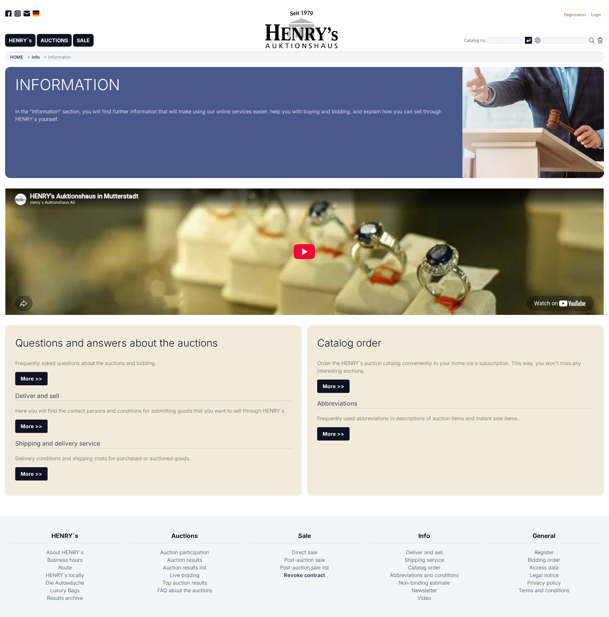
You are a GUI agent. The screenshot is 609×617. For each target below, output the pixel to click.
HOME (16, 57)
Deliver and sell (424, 552)
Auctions (184, 536)
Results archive (65, 598)
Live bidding (185, 575)
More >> (31, 378)
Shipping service (424, 560)
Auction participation (184, 552)
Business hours (64, 560)
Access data (544, 567)
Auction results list (184, 567)
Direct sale (304, 552)
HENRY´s (20, 40)
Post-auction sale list (304, 567)
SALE (83, 40)
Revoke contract (304, 575)
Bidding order (544, 560)
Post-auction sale (304, 560)
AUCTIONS (54, 40)
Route (65, 567)
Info (36, 57)
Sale (304, 536)
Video (424, 598)
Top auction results (184, 583)
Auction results (184, 560)
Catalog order (424, 567)
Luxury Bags (65, 590)
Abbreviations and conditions (424, 575)
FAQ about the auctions (184, 590)
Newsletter (424, 590)
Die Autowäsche (65, 583)
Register (544, 552)
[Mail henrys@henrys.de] (26, 14)
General (544, 536)
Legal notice (544, 575)
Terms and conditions (544, 590)
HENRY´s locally (65, 575)
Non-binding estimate (424, 583)
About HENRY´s (64, 552)
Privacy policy (544, 583)
